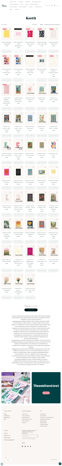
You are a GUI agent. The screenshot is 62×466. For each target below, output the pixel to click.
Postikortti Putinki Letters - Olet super (53, 127)
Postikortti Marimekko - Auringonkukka (6, 43)
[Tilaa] (37, 436)
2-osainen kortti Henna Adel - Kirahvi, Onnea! (30, 289)
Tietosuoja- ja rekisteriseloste (46, 417)
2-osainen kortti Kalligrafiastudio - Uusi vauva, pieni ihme (18, 261)
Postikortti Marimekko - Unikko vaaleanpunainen (18, 44)
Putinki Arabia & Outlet (27, 419)
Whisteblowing (43, 422)
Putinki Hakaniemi (26, 415)
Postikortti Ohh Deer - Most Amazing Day (30, 181)
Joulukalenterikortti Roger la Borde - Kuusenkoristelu (18, 99)
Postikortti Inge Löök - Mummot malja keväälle (53, 234)
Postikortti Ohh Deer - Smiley (53, 154)
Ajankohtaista (7, 417)
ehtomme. (33, 438)
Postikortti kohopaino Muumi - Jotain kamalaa (18, 155)
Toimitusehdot (43, 415)
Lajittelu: (41, 24)
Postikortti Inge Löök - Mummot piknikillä (7, 260)
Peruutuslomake (43, 426)
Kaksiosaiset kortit (17, 321)
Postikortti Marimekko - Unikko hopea (53, 43)
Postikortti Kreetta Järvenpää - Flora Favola (42, 207)
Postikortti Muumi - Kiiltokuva (41, 127)
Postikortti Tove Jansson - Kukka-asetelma (6, 128)
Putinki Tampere (25, 420)
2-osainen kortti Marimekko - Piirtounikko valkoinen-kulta (53, 72)
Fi (57, 5)
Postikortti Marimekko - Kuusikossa (42, 70)
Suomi (8, 459)
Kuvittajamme (7, 415)
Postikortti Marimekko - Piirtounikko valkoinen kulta (30, 71)
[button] (21, 1)
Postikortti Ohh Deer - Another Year (42, 154)
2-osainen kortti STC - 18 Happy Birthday (42, 233)
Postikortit (14, 328)
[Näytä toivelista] (49, 5)
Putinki (55, 459)
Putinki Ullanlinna (25, 417)
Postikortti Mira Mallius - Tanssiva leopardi (18, 233)
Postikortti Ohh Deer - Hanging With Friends (18, 181)
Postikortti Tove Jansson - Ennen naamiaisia (18, 128)
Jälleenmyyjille (43, 420)
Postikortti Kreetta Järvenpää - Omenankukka (6, 234)
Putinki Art (24, 422)
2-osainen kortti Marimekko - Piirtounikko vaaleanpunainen (6, 100)
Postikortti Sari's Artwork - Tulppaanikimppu (18, 290)
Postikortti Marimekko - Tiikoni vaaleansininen (18, 71)
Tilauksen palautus (44, 424)
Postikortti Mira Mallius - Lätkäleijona (30, 233)
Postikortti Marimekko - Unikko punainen (30, 43)
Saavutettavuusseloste (45, 419)
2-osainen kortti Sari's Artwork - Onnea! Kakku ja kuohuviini (18, 207)
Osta (46, 392)
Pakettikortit (15, 348)
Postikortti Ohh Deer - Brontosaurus (42, 181)
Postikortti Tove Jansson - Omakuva (53, 98)
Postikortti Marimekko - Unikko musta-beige (42, 43)
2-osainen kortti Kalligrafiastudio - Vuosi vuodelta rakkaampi (30, 262)
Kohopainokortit (16, 340)
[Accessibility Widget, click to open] (2, 464)
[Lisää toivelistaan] (10, 29)
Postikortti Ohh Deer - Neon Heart (6, 181)
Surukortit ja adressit (20, 359)
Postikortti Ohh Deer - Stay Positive (30, 127)
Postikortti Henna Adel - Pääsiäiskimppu (7, 289)
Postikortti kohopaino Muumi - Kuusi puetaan (6, 154)
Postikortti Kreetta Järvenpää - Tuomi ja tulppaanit (30, 207)
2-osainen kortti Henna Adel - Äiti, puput (53, 260)
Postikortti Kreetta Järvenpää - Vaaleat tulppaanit (53, 207)
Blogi (5, 419)
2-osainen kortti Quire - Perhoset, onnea (6, 206)
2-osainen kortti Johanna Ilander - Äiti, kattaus (42, 261)
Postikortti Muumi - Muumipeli (41, 98)
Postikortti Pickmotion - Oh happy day (53, 181)
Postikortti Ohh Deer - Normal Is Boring (30, 154)
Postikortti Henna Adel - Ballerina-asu (30, 98)
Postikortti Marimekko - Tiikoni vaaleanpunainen (6, 71)
